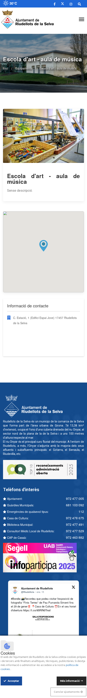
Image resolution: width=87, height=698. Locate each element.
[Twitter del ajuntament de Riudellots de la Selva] (62, 3)
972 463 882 (75, 537)
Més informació (70, 680)
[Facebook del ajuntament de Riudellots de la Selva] (54, 3)
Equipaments (23, 68)
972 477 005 (75, 498)
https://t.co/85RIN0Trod (36, 610)
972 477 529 (75, 531)
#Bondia (15, 599)
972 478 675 (75, 518)
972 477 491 (75, 524)
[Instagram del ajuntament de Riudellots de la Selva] (71, 3)
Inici (5, 68)
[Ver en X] (73, 588)
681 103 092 (75, 505)
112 (81, 511)
